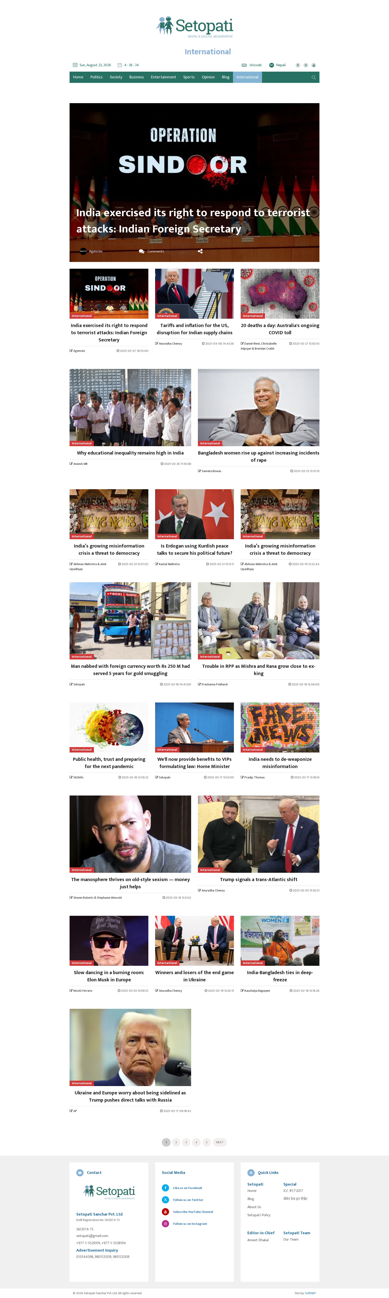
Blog (225, 77)
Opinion (208, 77)
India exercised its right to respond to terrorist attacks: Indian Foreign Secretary (193, 221)
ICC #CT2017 (293, 1191)
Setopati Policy (258, 1215)
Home (251, 1191)
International (247, 77)
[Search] (313, 77)
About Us (254, 1207)
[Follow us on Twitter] (305, 65)
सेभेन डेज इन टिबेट (295, 1199)
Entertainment (163, 77)
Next (220, 1142)
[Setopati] (109, 1192)
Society (116, 77)
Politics (96, 77)
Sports (189, 77)
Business (136, 77)
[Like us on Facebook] (298, 65)
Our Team (291, 1240)
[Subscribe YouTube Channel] (313, 65)
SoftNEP (310, 1293)
